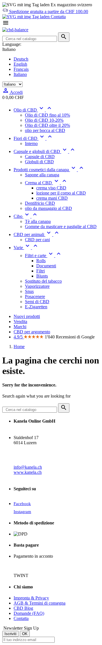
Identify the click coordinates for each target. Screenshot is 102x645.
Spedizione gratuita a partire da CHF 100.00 (48, 11)
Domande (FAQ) (29, 613)
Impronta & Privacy (31, 598)
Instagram (22, 511)
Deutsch (21, 59)
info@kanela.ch (28, 467)
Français (21, 69)
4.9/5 (19, 336)
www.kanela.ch (28, 472)
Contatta (58, 16)
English (20, 64)
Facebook (22, 503)
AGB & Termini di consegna (39, 603)
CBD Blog (23, 608)
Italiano (20, 74)
